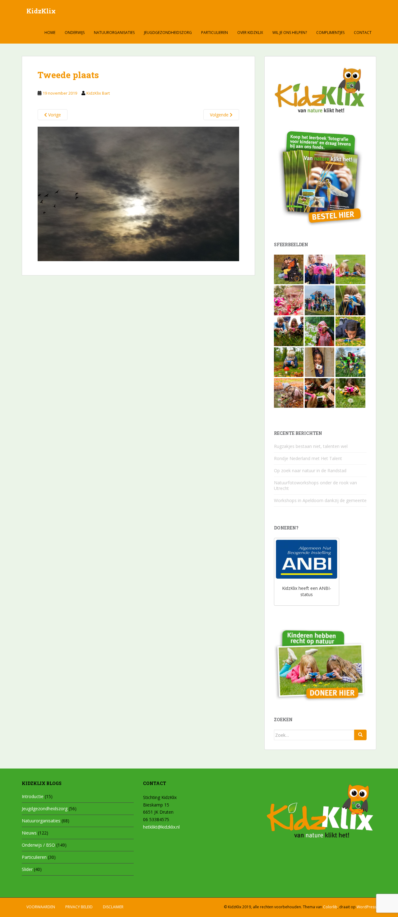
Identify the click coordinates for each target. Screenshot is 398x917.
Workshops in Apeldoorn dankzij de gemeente (320, 500)
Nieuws (29, 833)
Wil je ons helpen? (289, 32)
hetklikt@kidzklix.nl (161, 827)
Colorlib (330, 907)
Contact (363, 32)
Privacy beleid (79, 907)
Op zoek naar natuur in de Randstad (310, 470)
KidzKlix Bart (98, 93)
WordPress (366, 907)
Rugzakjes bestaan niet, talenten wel (311, 446)
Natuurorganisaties (114, 32)
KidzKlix (41, 11)
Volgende (220, 115)
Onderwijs (75, 32)
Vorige (54, 115)
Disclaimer (113, 907)
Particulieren (214, 32)
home (49, 32)
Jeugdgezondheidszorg (168, 32)
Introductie (33, 796)
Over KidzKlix (250, 32)
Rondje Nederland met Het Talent (308, 458)
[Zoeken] (360, 735)
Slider (27, 869)
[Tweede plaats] (138, 193)
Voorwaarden (40, 907)
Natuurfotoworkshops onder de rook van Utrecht (315, 485)
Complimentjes (330, 32)
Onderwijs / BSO (38, 845)
